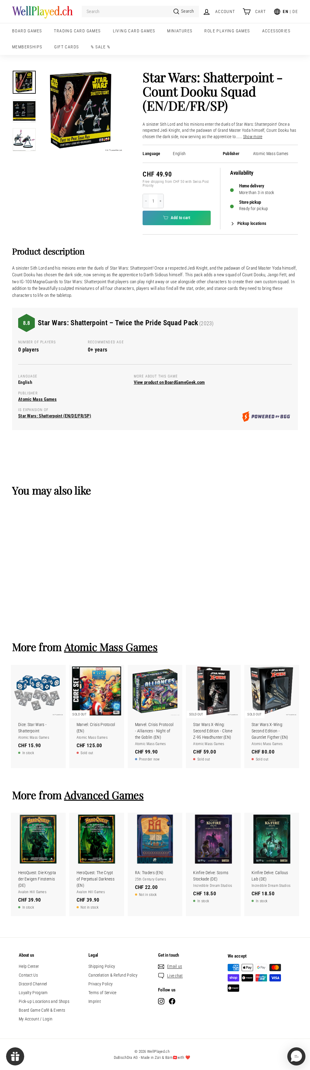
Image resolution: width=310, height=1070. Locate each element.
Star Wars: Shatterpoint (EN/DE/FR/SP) (54, 416)
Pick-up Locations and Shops (44, 1001)
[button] (296, 1056)
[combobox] (140, 12)
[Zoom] (81, 110)
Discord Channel (33, 983)
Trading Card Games (77, 30)
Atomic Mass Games (271, 153)
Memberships (27, 46)
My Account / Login (35, 1018)
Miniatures (179, 30)
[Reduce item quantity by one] (146, 201)
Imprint (94, 1001)
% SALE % (100, 46)
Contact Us (28, 975)
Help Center (29, 966)
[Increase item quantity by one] (160, 201)
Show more (252, 136)
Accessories (276, 30)
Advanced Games (104, 795)
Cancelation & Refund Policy (112, 975)
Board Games (27, 30)
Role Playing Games (227, 30)
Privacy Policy (100, 983)
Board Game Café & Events (42, 1010)
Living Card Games (134, 30)
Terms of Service (102, 992)
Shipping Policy (101, 966)
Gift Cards (66, 46)
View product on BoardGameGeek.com (169, 382)
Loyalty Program (33, 992)
